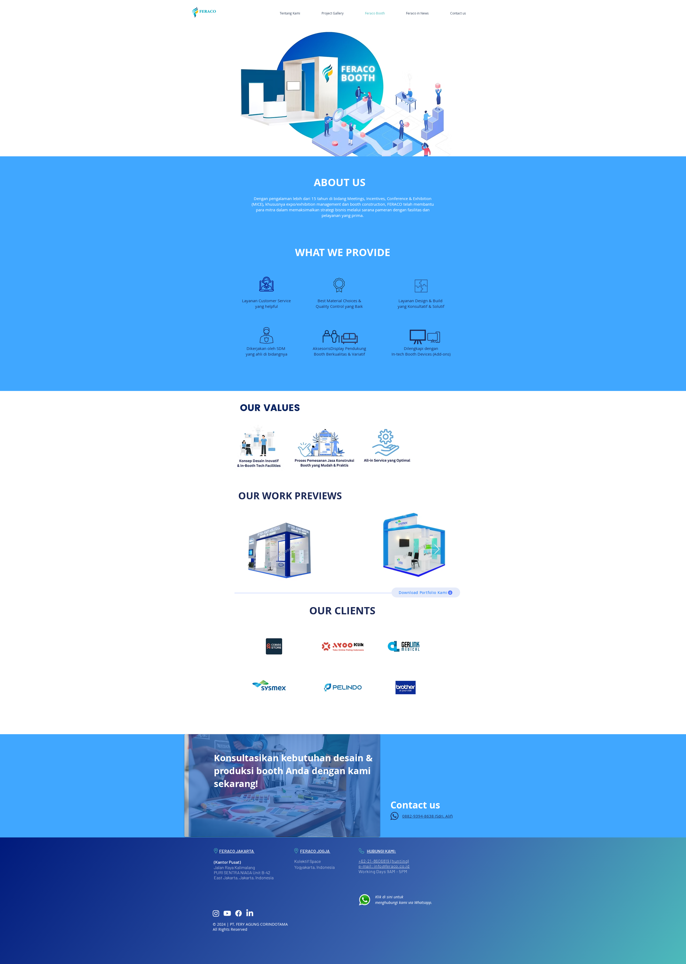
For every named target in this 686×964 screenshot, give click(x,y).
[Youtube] (227, 913)
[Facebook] (238, 913)
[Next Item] (437, 549)
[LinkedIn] (249, 913)
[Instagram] (216, 913)
